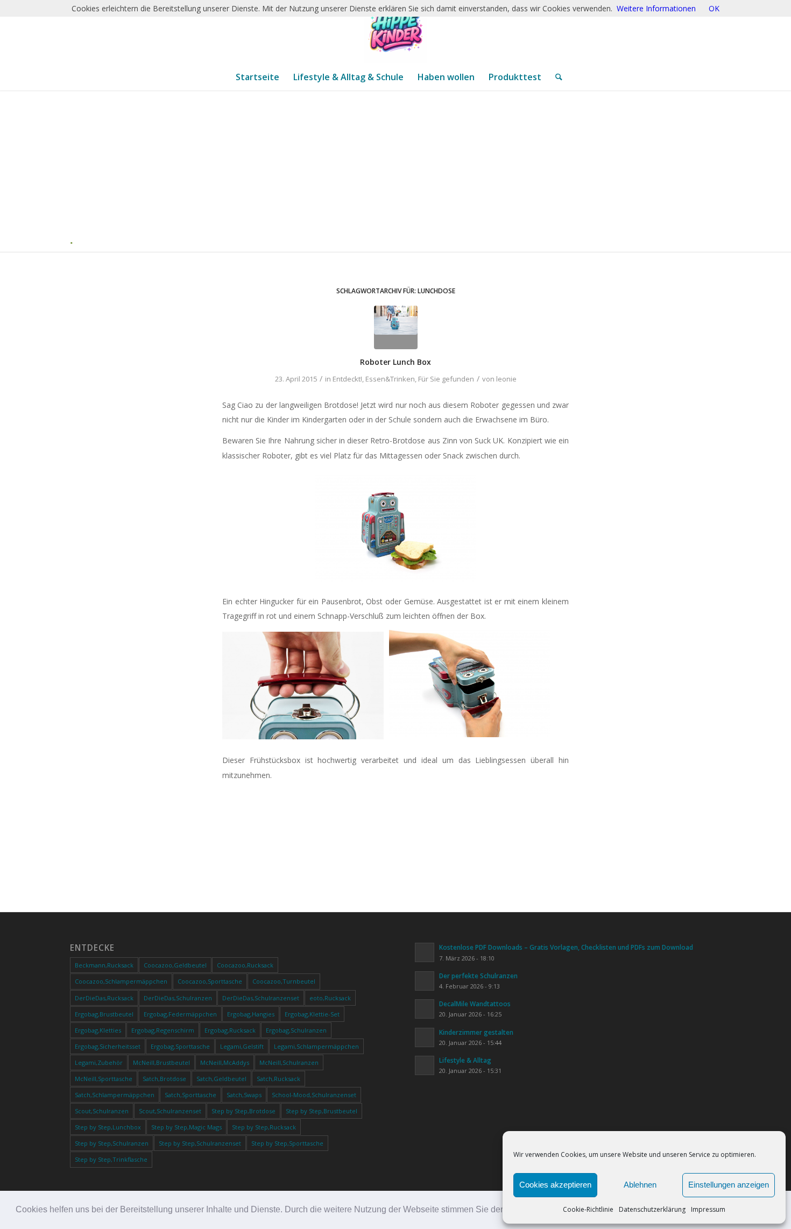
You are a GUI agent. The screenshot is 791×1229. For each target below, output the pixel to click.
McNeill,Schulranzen (289, 1062)
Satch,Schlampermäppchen (114, 1095)
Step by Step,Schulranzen (112, 1143)
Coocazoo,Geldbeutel (175, 965)
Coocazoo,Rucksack (245, 965)
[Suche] (555, 76)
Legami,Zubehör (99, 1062)
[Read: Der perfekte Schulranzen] (424, 981)
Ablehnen (640, 1184)
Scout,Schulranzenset (170, 1111)
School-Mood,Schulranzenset (314, 1095)
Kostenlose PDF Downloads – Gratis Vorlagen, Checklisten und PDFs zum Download (566, 947)
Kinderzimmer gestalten (476, 1032)
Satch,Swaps (244, 1095)
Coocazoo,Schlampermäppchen (121, 981)
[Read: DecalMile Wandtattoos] (424, 1009)
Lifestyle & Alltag (465, 1060)
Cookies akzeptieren (555, 1184)
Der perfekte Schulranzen (478, 975)
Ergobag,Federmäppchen (180, 1014)
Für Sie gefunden (446, 379)
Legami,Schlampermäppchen (316, 1046)
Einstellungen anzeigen (728, 1184)
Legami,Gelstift (242, 1046)
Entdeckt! (347, 379)
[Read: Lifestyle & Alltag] (424, 1065)
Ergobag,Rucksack (230, 1030)
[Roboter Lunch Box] (396, 327)
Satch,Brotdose (164, 1079)
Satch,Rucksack (278, 1079)
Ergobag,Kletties (98, 1030)
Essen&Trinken (390, 379)
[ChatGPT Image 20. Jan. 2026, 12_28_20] (395, 31)
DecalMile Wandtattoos (475, 1003)
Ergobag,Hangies (250, 1014)
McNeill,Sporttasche (103, 1079)
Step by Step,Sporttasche (287, 1143)
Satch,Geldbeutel (221, 1079)
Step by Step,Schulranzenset (200, 1143)
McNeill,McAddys (224, 1062)
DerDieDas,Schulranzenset (260, 998)
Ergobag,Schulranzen (296, 1030)
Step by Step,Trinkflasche (111, 1159)
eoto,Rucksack (330, 998)
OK (714, 8)
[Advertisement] (400, 171)
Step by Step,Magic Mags (186, 1127)
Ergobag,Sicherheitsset (107, 1046)
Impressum (708, 1209)
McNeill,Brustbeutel (161, 1062)
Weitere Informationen (656, 8)
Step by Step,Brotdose (243, 1111)
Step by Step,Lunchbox (108, 1127)
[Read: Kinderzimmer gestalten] (424, 1037)
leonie (506, 379)
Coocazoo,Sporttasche (210, 981)
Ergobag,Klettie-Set (312, 1014)
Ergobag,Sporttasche (180, 1046)
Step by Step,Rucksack (264, 1127)
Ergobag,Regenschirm (162, 1030)
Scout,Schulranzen (102, 1111)
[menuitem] (257, 76)
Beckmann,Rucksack (104, 965)
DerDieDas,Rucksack (104, 998)
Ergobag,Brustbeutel (104, 1014)
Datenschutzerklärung (652, 1209)
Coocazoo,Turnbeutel (283, 981)
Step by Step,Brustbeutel (321, 1111)
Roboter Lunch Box (395, 362)
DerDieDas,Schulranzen (178, 998)
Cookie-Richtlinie (588, 1209)
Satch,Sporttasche (190, 1095)
